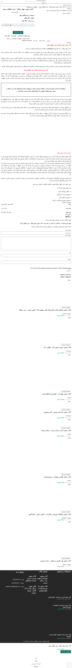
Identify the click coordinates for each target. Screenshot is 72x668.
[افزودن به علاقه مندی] (65, 655)
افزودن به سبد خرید (18, 32)
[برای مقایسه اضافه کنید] (69, 655)
